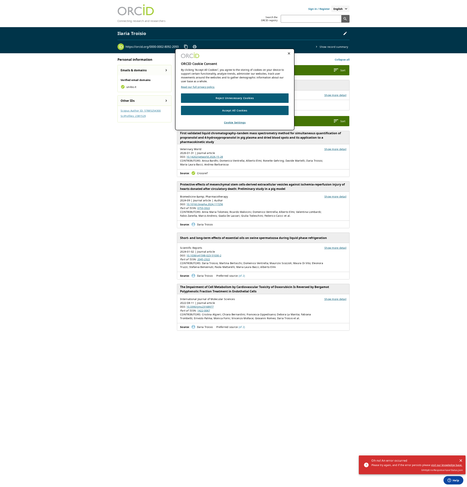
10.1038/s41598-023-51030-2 (203, 255)
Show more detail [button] (335, 95)
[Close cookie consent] (289, 53)
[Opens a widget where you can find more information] (453, 480)
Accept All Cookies (234, 110)
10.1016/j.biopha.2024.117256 (204, 204)
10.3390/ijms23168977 (200, 306)
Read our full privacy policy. (198, 87)
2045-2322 (203, 259)
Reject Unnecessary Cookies (235, 98)
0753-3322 (203, 208)
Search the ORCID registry (269, 19)
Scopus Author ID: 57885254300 (141, 110)
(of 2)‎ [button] (242, 275)
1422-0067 (203, 310)
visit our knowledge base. (446, 465)
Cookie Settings (235, 122)
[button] (342, 59)
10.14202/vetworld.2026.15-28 (204, 157)
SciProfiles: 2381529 (133, 116)
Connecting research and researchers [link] (141, 21)
